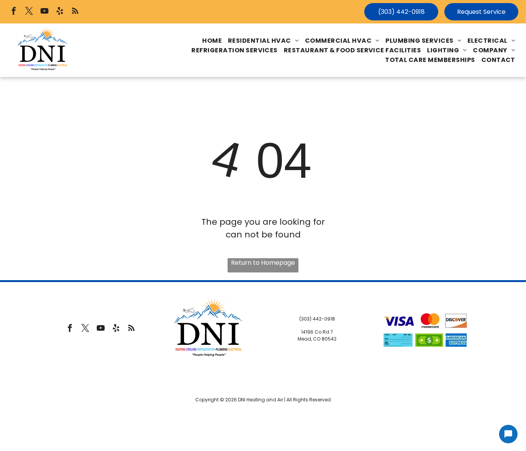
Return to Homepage (263, 262)
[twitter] (29, 12)
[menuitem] (212, 40)
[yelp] (60, 12)
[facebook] (14, 12)
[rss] (75, 12)
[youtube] (44, 12)
